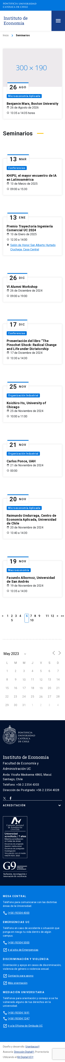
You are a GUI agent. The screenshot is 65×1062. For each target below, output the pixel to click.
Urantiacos (31, 1046)
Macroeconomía (18, 570)
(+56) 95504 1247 (19, 1018)
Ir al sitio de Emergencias (23, 949)
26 (41, 696)
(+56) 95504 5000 (19, 942)
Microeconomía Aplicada (24, 96)
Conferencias (16, 168)
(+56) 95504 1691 (19, 1012)
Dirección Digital (23, 1051)
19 (41, 688)
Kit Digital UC (24, 1057)
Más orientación (18, 983)
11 (47, 616)
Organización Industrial (23, 395)
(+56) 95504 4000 (19, 912)
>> (62, 616)
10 (31, 620)
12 (52, 616)
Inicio (6, 35)
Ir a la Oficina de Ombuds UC (25, 1025)
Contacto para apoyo (21, 975)
